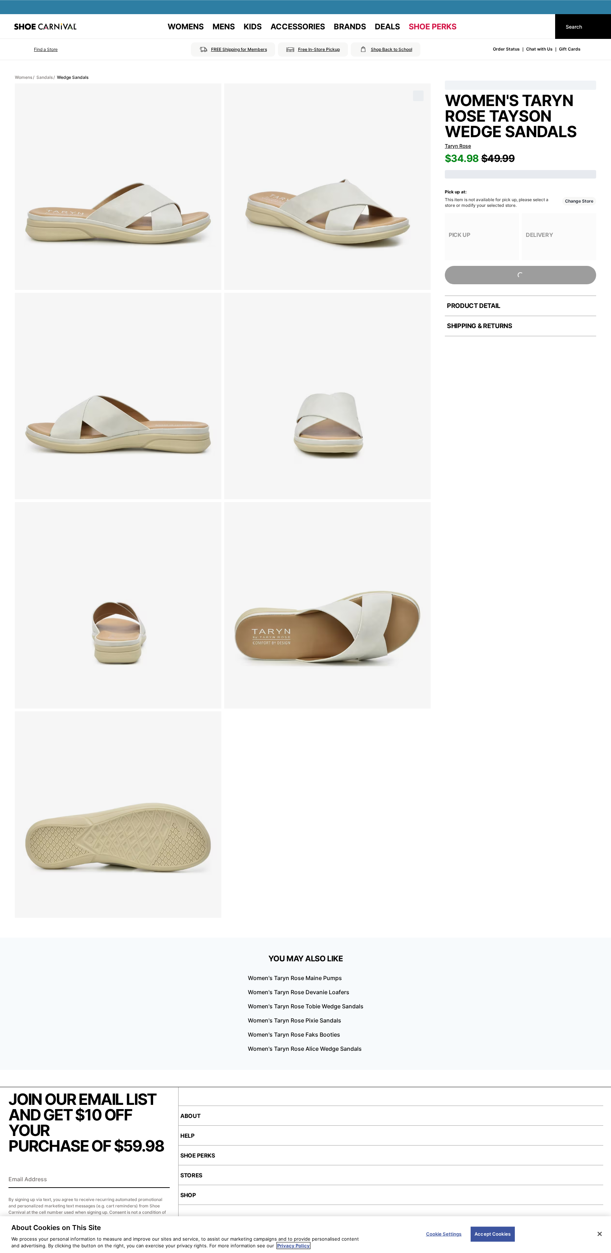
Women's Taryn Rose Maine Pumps (295, 977)
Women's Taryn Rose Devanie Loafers (298, 992)
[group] (482, 236)
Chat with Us (539, 49)
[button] (36, 49)
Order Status (506, 49)
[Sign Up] (161, 1180)
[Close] (599, 1234)
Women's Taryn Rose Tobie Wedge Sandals (305, 1006)
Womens (23, 77)
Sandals (44, 77)
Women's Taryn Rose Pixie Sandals (294, 1020)
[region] (305, 1234)
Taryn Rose (458, 146)
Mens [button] (224, 26)
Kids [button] (253, 26)
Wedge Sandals (72, 77)
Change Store (579, 201)
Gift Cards (570, 49)
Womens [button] (186, 26)
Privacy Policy (293, 1245)
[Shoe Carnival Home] (45, 26)
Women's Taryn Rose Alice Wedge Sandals (305, 1048)
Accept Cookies (493, 1234)
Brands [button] (350, 26)
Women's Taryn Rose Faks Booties (294, 1034)
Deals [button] (387, 26)
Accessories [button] (297, 26)
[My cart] (543, 26)
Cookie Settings (444, 1234)
